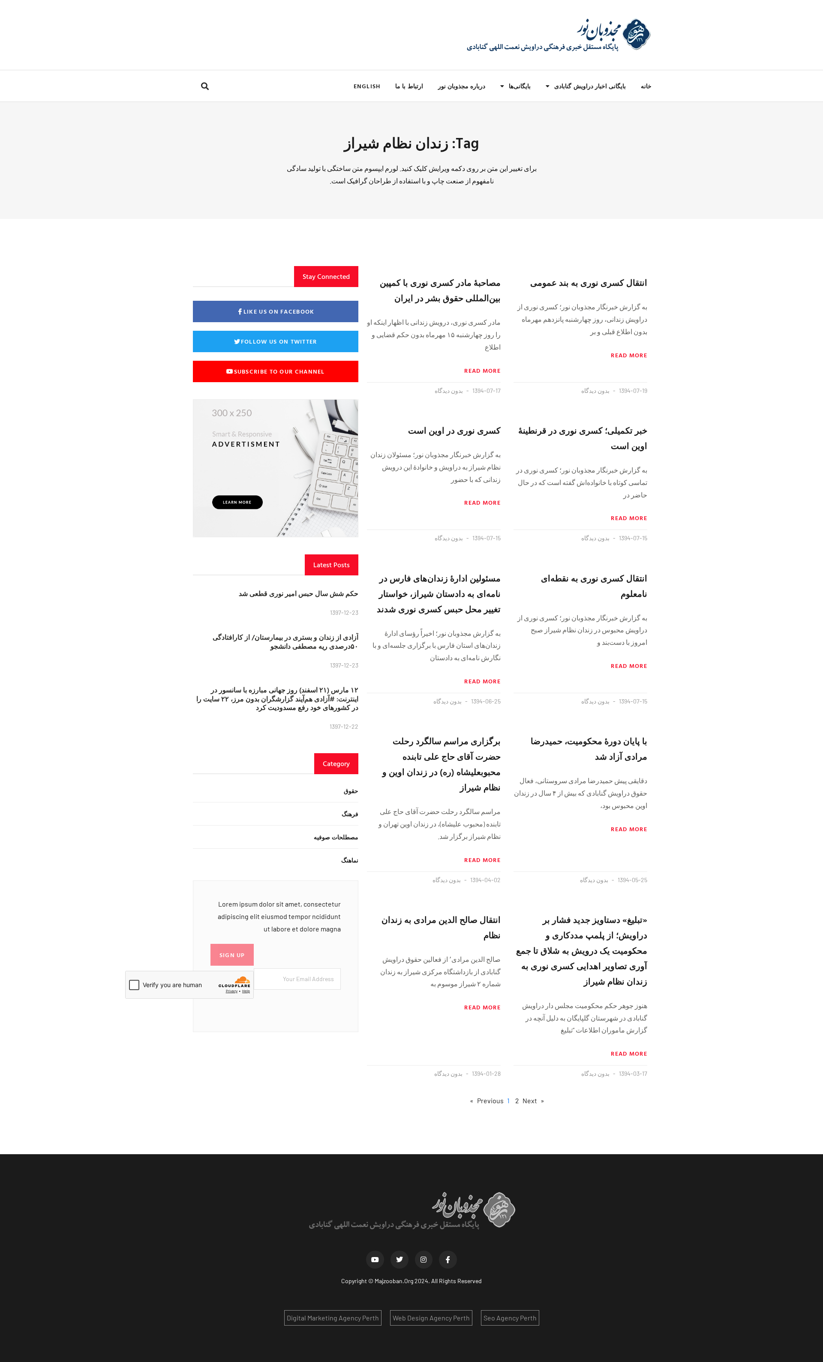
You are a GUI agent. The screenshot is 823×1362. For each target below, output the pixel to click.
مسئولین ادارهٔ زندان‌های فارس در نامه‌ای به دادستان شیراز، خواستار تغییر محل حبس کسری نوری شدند (439, 593)
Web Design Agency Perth (431, 1318)
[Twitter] (399, 1260)
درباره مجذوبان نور (461, 85)
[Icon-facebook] (448, 1260)
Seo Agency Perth (510, 1318)
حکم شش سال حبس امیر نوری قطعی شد (298, 593)
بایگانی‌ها (520, 85)
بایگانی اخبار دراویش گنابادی (590, 85)
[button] (205, 86)
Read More (629, 355)
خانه (646, 85)
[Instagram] (424, 1260)
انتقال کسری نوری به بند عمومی (588, 282)
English (367, 85)
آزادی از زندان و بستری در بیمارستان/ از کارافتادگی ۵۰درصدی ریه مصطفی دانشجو (285, 641)
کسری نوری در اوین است (454, 430)
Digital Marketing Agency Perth (333, 1318)
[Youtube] (375, 1260)
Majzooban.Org (394, 1280)
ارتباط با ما (409, 85)
